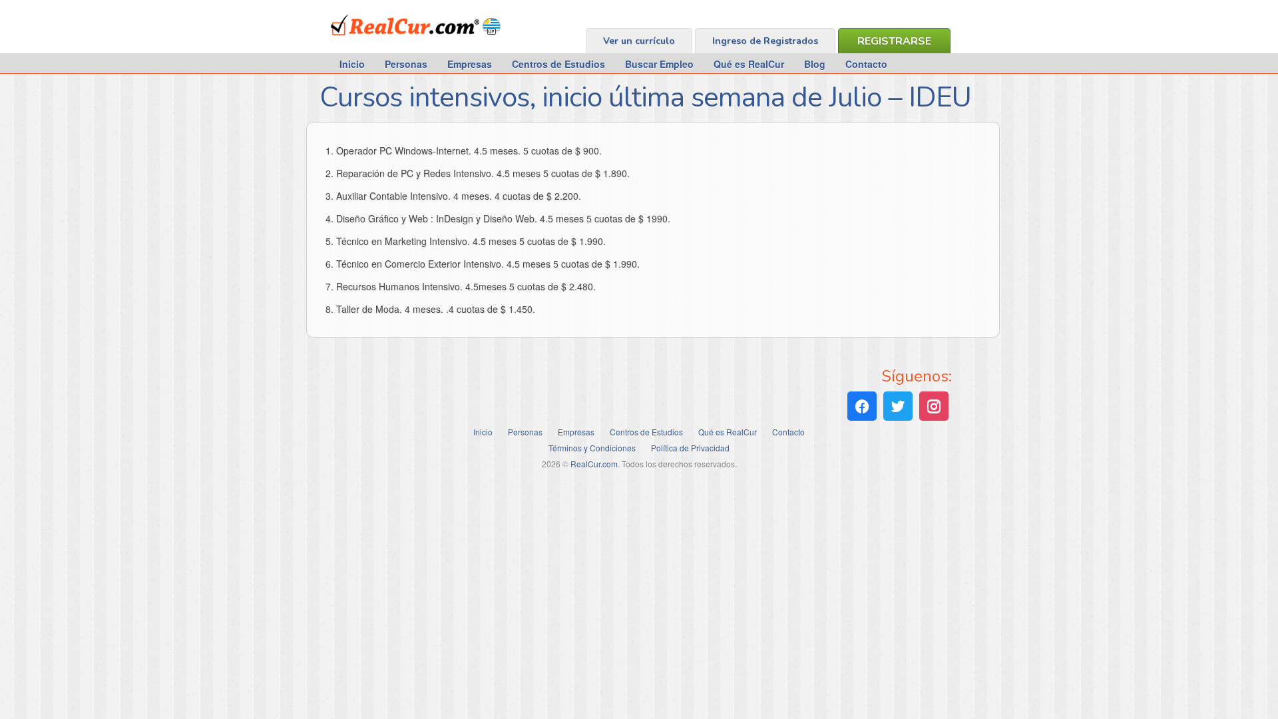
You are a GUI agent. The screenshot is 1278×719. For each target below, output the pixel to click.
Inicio (352, 64)
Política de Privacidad (690, 447)
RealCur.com (385, 42)
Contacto (866, 64)
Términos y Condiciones (592, 447)
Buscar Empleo (659, 64)
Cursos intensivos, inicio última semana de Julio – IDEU (645, 98)
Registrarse (894, 41)
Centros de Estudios (558, 64)
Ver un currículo (639, 41)
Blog (814, 64)
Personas (406, 64)
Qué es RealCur (749, 64)
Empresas (469, 64)
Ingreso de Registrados (765, 41)
